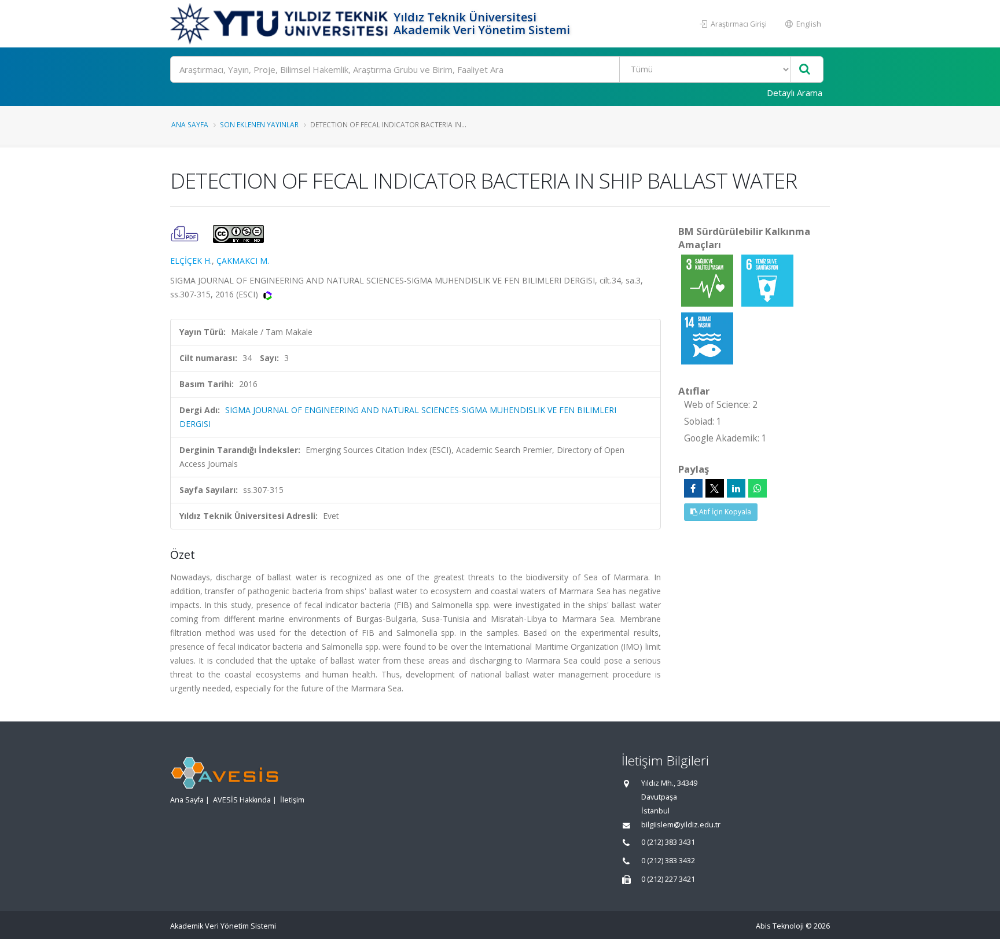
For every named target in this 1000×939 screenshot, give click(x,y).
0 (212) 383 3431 (668, 842)
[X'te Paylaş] (714, 488)
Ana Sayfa (189, 124)
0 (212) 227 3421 (668, 879)
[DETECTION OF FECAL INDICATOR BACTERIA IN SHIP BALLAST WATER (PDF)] (185, 232)
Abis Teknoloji (780, 926)
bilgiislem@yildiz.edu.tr (680, 825)
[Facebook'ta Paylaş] (693, 488)
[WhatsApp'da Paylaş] (757, 488)
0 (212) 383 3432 (668, 861)
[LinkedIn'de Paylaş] (736, 488)
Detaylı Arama (794, 92)
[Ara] (805, 70)
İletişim (292, 800)
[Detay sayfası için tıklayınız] (708, 279)
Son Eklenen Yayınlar (259, 124)
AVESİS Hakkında (242, 800)
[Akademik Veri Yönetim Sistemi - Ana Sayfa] (280, 23)
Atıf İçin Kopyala (724, 512)
